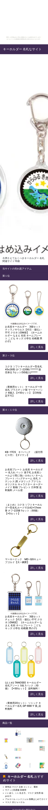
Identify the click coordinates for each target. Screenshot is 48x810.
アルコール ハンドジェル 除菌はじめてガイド (26, 799)
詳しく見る (36, 347)
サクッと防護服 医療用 (15, 790)
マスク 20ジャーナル (15, 802)
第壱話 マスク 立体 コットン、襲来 (21, 787)
